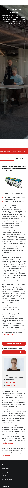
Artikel (7, 158)
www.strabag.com (7, 443)
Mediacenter (21, 151)
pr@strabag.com (10, 385)
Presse (14, 151)
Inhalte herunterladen (13, 343)
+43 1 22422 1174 (10, 382)
